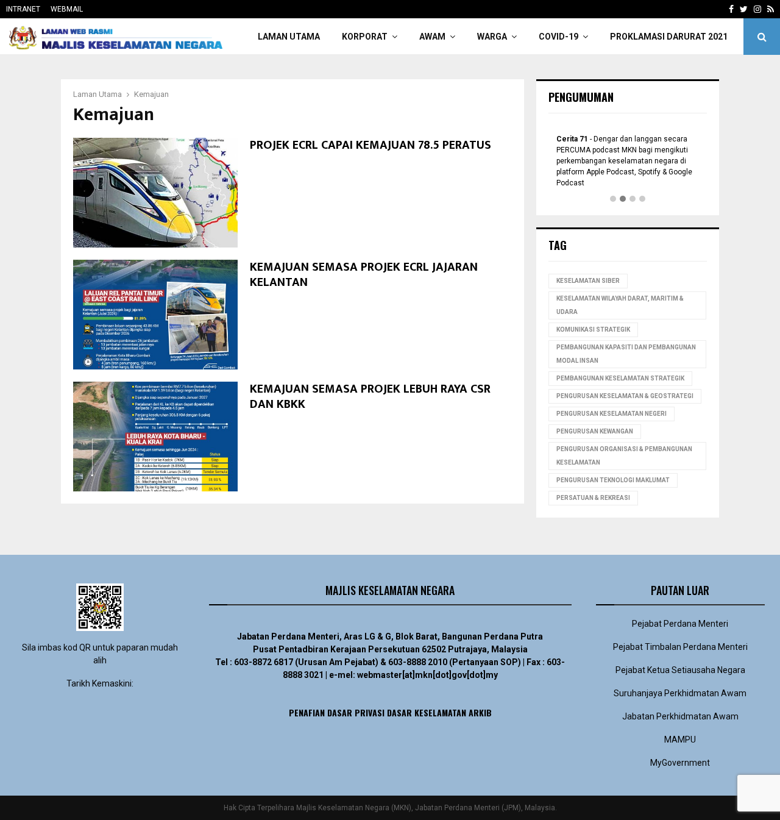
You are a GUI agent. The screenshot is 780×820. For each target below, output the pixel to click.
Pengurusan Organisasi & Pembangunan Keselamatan (624, 456)
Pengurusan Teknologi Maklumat (613, 480)
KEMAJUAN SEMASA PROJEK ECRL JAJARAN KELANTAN (364, 275)
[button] (613, 199)
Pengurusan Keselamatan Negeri (611, 413)
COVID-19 (558, 36)
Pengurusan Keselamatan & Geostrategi (624, 396)
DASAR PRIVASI (356, 712)
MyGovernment (680, 763)
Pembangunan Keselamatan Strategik (620, 378)
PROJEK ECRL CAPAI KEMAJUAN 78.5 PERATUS (370, 145)
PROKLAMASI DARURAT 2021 (669, 36)
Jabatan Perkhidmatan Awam (680, 716)
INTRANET (23, 9)
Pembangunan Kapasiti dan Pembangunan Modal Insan (626, 354)
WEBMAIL (67, 9)
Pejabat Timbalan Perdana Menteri (680, 647)
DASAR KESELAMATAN (426, 712)
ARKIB (480, 712)
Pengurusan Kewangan (594, 431)
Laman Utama (289, 36)
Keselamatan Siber (588, 280)
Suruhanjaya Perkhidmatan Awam (680, 693)
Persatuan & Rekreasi (593, 497)
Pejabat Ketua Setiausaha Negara (680, 670)
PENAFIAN (307, 712)
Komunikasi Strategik (593, 329)
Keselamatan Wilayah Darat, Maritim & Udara (620, 305)
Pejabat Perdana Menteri (680, 624)
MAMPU (680, 739)
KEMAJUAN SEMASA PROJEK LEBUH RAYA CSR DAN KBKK (370, 397)
